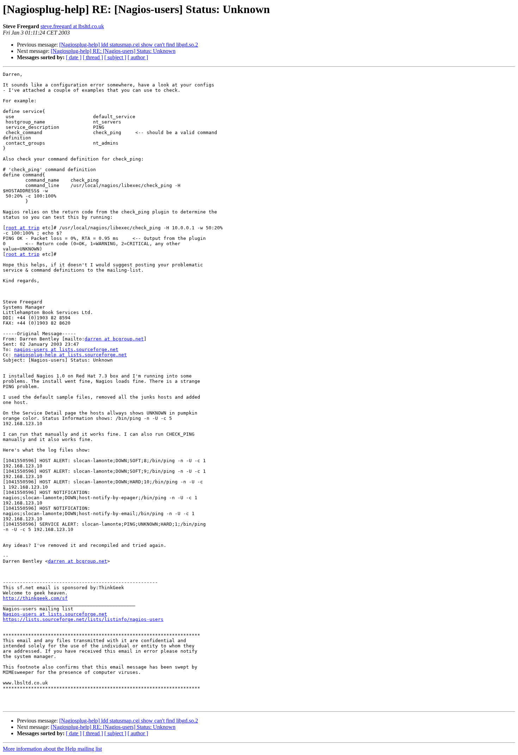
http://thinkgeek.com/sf (35, 598)
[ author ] (138, 57)
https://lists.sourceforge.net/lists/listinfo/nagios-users (83, 619)
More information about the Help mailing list (52, 749)
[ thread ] (93, 57)
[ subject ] (115, 57)
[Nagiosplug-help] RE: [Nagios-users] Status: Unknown (113, 51)
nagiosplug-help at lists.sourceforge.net (70, 354)
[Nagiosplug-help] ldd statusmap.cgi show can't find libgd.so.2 (128, 45)
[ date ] (73, 57)
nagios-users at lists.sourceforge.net (66, 349)
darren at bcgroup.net (114, 339)
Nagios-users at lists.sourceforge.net (55, 614)
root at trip (22, 227)
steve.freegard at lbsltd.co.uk (72, 26)
